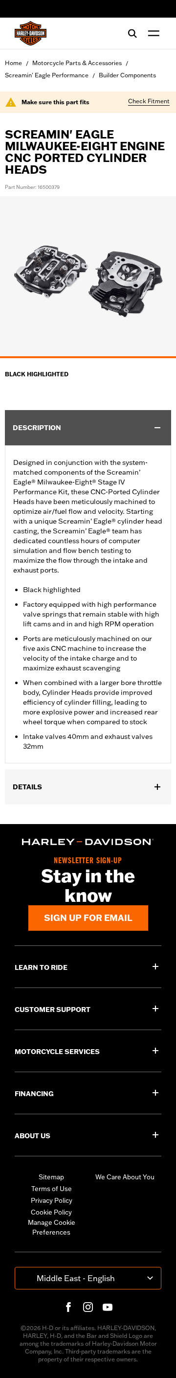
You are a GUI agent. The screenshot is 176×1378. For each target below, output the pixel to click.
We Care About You (124, 1177)
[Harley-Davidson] (88, 842)
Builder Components (127, 75)
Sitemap (51, 1177)
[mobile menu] (151, 33)
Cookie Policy (51, 1212)
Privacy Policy (51, 1200)
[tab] (88, 357)
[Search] (132, 33)
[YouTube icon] (107, 1307)
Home (13, 63)
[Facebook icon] (68, 1307)
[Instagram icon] (88, 1307)
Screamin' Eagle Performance (46, 75)
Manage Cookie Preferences (51, 1227)
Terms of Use (51, 1189)
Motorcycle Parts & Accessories (77, 63)
